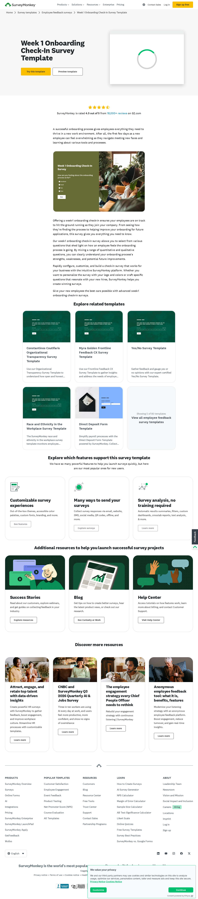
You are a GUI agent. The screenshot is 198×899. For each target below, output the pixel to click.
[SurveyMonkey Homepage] (20, 5)
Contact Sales (154, 4)
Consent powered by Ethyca (178, 896)
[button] (194, 539)
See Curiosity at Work (89, 620)
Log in (167, 4)
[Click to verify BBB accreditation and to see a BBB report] (62, 887)
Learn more (148, 528)
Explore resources (23, 620)
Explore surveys (86, 528)
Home (9, 12)
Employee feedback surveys (57, 12)
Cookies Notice (114, 881)
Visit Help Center (151, 620)
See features (20, 524)
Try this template (36, 71)
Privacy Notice (97, 881)
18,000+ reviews (117, 113)
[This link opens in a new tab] (158, 853)
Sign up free (182, 4)
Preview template (67, 71)
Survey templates (27, 12)
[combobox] (16, 853)
